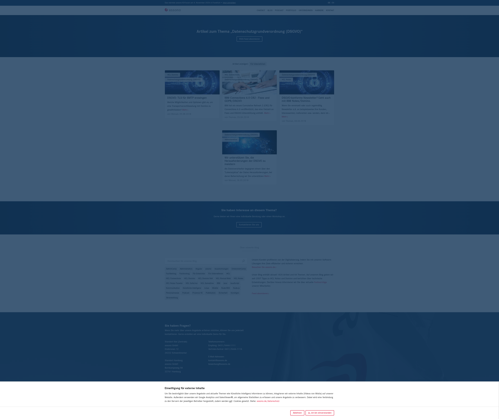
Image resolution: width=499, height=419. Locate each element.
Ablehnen (297, 413)
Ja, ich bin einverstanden (319, 413)
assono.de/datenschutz (268, 401)
